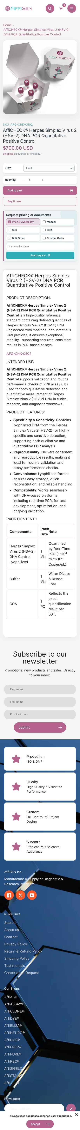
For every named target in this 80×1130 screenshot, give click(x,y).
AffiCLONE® (14, 1011)
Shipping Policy (16, 958)
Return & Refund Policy (23, 951)
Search (10, 923)
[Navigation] (71, 8)
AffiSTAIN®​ (13, 1076)
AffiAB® (10, 997)
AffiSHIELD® (14, 1069)
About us (11, 930)
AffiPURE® (13, 1054)
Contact (11, 937)
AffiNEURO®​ (14, 1033)
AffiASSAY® (13, 1004)
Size (8, 168)
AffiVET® (11, 1083)
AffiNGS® (12, 1040)
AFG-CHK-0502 (19, 354)
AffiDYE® (11, 1018)
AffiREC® (11, 1061)
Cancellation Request (21, 973)
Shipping (8, 153)
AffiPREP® (12, 1047)
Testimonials (14, 966)
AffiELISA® (13, 1026)
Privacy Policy (15, 944)
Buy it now (14, 201)
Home (7, 25)
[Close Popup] (76, 1114)
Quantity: (10, 180)
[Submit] (71, 1108)
